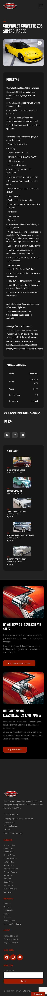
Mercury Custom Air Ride (16, 470)
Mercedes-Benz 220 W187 (16, 559)
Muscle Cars (8, 865)
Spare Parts (8, 882)
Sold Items (8, 892)
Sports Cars (8, 885)
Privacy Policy (9, 921)
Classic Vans (8, 852)
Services (7, 904)
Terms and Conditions (12, 924)
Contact (7, 917)
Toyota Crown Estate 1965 (16, 511)
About (6, 914)
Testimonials (8, 910)
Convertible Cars (10, 859)
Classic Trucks (9, 855)
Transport (7, 907)
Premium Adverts (10, 872)
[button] (40, 6)
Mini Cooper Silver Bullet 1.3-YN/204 (20, 535)
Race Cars (8, 875)
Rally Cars (7, 879)
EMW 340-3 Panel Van (14, 491)
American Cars (9, 845)
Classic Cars (8, 848)
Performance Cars (11, 869)
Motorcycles (9, 862)
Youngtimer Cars (10, 889)
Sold (4, 21)
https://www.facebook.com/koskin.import (24, 349)
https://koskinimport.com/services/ (21, 345)
